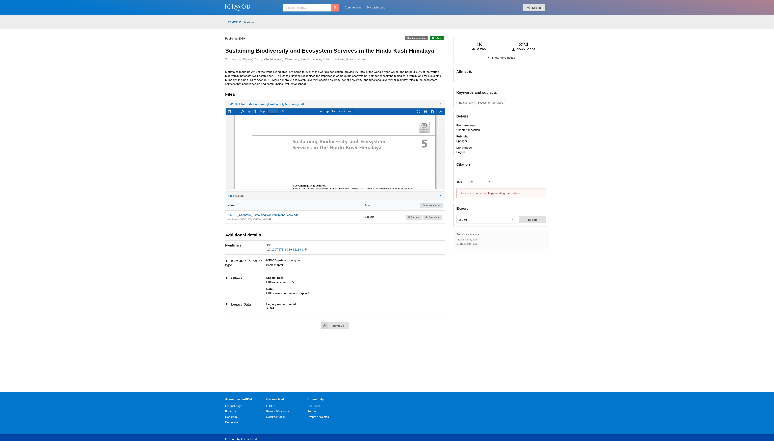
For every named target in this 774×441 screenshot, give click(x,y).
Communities (353, 7)
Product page (233, 406)
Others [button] (236, 278)
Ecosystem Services (490, 102)
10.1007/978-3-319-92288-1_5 (287, 249)
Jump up (338, 325)
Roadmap (231, 416)
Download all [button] (433, 205)
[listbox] (479, 181)
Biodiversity (465, 102)
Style (459, 181)
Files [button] (236, 195)
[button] (335, 104)
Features (231, 411)
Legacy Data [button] (241, 304)
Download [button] (434, 217)
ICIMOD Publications (241, 22)
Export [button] (532, 219)
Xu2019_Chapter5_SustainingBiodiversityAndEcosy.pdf (263, 214)
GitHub (270, 406)
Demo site (231, 422)
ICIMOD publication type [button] (243, 263)
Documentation (276, 416)
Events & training (318, 416)
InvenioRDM (249, 439)
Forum (311, 411)
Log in (536, 7)
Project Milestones (278, 411)
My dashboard (376, 7)
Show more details (503, 57)
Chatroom (313, 406)
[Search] (335, 7)
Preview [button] (415, 217)
